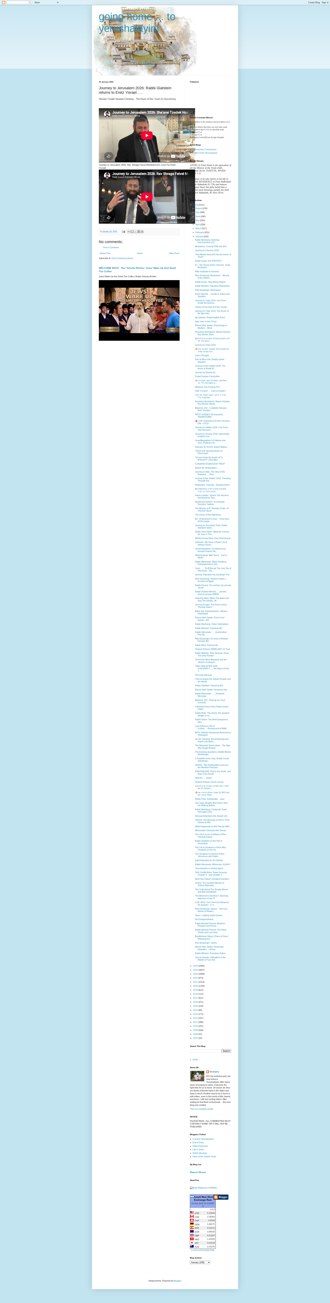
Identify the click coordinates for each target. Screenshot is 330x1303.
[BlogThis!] (132, 231)
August (198, 208)
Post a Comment (111, 247)
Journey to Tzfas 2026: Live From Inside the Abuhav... (210, 301)
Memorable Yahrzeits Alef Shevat (210, 830)
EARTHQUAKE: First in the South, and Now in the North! (213, 772)
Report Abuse (198, 1172)
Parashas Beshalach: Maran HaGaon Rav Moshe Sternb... (212, 402)
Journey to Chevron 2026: (207, 250)
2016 (195, 1002)
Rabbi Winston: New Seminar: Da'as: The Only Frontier (212, 654)
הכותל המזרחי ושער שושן (206, 321)
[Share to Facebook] (139, 231)
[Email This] (129, 231)
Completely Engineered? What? (210, 464)
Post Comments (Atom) (122, 258)
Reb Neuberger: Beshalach (208, 290)
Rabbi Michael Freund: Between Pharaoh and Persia (210, 924)
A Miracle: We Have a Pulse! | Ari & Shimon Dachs (211, 543)
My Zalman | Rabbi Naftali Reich (210, 317)
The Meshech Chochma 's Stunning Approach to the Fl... (211, 897)
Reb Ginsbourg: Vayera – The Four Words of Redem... (211, 910)
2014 (195, 1010)
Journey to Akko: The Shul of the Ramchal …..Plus (210, 473)
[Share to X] (135, 231)
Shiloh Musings (199, 1153)
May (197, 220)
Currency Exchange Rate (203, 1250)
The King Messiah (203, 675)
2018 (195, 994)
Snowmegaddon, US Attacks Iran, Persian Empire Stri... (210, 550)
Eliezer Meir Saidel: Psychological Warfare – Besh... (211, 326)
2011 (195, 1022)
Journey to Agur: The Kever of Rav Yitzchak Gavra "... (211, 606)
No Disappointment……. (206, 919)
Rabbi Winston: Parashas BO (208, 628)
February (199, 232)
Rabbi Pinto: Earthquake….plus (209, 799)
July (197, 212)
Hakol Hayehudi (200, 1146)
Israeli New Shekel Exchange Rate (204, 1198)
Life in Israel (198, 1149)
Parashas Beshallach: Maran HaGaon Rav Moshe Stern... (212, 333)
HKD (196, 1239)
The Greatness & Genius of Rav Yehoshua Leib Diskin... (209, 855)
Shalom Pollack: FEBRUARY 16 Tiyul (212, 649)
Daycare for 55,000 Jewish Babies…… (213, 447)
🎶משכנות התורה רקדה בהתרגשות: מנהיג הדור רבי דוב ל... (210, 490)
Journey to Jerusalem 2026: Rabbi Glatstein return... (211, 526)
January (199, 236)
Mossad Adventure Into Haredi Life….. (212, 816)
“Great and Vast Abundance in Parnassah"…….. (209, 452)
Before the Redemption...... (207, 468)
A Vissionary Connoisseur (204, 149)
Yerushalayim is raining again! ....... (211, 868)
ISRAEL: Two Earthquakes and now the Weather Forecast (211, 766)
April (197, 224)
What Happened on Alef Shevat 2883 (212, 826)
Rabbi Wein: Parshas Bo (206, 645)
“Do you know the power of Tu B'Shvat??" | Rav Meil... (209, 458)
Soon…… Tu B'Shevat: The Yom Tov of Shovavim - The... (213, 569)
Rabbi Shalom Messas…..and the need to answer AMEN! (210, 592)
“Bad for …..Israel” (203, 778)
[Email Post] (123, 231)
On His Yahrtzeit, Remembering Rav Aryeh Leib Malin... (212, 740)
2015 (195, 1006)
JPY (196, 1243)
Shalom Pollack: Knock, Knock (209, 782)
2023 (195, 974)
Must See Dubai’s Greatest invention (212, 879)
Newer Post (105, 253)
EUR (196, 1232)
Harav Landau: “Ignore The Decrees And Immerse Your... (212, 496)
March (198, 228)
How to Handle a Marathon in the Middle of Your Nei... (210, 958)
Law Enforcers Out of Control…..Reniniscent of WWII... (211, 727)
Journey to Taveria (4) (205, 372)
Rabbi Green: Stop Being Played (210, 282)
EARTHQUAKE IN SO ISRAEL (209, 860)
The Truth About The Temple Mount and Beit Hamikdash (211, 890)
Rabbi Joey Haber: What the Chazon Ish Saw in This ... (212, 533)
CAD (196, 1217)
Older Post (174, 253)
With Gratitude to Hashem (207, 271)
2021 (195, 982)
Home (140, 253)
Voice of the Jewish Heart (204, 1156)
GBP (196, 1236)
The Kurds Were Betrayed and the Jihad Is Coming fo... (211, 660)
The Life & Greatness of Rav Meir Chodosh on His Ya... (210, 848)
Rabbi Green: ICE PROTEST (208, 261)
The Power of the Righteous (208, 515)
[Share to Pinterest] (142, 231)
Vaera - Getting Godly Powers (209, 915)
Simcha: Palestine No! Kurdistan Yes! (212, 574)
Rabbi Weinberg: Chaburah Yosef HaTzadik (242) (211, 810)
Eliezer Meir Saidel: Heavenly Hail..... (212, 689)
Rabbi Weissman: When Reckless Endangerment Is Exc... (211, 563)
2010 (195, 1026)
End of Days (198, 1142)
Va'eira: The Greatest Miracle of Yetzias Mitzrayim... (209, 884)
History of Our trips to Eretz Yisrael (211, 307)
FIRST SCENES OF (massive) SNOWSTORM (209, 415)
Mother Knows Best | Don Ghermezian (213, 538)
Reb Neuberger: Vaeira (206, 943)
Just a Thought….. (203, 355)
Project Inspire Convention (207, 376)
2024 (195, 970)
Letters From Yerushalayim (204, 153)
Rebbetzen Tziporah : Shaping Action (212, 485)
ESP (196, 1228)
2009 (195, 1030)
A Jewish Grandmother (203, 1139)
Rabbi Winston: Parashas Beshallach (212, 286)
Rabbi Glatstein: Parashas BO (209, 685)
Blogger (177, 1281)
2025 (195, 966)
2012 (195, 1018)
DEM (196, 1224)
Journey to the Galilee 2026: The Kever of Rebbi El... (210, 367)
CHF (196, 1221)
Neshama (214, 1072)
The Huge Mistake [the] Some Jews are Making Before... (211, 804)
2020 (195, 986)
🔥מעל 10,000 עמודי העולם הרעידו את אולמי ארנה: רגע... (212, 793)
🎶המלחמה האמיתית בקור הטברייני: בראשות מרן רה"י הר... (211, 381)
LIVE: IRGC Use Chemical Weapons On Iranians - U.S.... (212, 903)
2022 (195, 978)
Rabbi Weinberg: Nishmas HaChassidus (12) (207, 241)
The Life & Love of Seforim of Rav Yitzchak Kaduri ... (210, 835)
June (198, 216)
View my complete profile (201, 1109)
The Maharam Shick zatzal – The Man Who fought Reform (212, 746)
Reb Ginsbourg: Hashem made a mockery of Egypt (210, 580)
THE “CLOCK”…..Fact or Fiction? (210, 391)
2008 (195, 1034)
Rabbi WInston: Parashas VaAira (210, 953)
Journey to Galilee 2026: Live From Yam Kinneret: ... (211, 428)
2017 (195, 998)
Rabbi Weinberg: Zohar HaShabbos (212, 624)
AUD (196, 1247)
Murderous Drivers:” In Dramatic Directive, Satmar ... (210, 503)
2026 (195, 205)
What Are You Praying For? (207, 387)
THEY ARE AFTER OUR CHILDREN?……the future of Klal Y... (212, 668)
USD (196, 1213)
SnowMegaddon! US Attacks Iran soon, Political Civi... (210, 441)
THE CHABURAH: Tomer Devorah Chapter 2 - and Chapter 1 (211, 873)
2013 (195, 1014)
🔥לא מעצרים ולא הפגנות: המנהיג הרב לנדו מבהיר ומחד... (212, 350)
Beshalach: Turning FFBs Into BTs (211, 246)
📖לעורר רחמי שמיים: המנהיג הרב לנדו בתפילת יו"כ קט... (212, 787)
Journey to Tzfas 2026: (205, 345)
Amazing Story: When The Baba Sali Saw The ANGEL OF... (212, 599)
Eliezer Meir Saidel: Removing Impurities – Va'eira (209, 948)
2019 (195, 990)
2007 (195, 1038)
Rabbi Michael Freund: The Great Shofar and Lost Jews (210, 931)
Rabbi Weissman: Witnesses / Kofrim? (212, 864)
